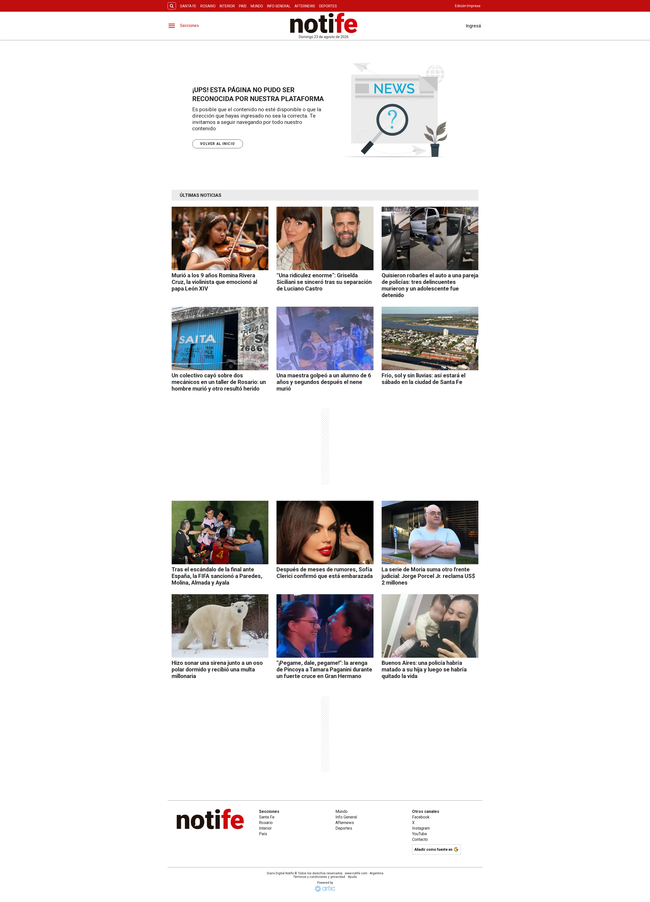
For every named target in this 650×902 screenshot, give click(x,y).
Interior (227, 6)
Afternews (305, 6)
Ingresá (473, 25)
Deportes (328, 6)
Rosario (208, 6)
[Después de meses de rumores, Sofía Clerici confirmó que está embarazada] (325, 532)
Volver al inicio (217, 144)
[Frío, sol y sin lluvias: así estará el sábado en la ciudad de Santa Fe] (430, 338)
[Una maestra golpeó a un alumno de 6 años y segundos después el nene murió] (325, 338)
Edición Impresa (467, 6)
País (243, 6)
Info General (278, 6)
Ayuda (352, 877)
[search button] (172, 6)
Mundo (257, 6)
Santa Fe (188, 6)
